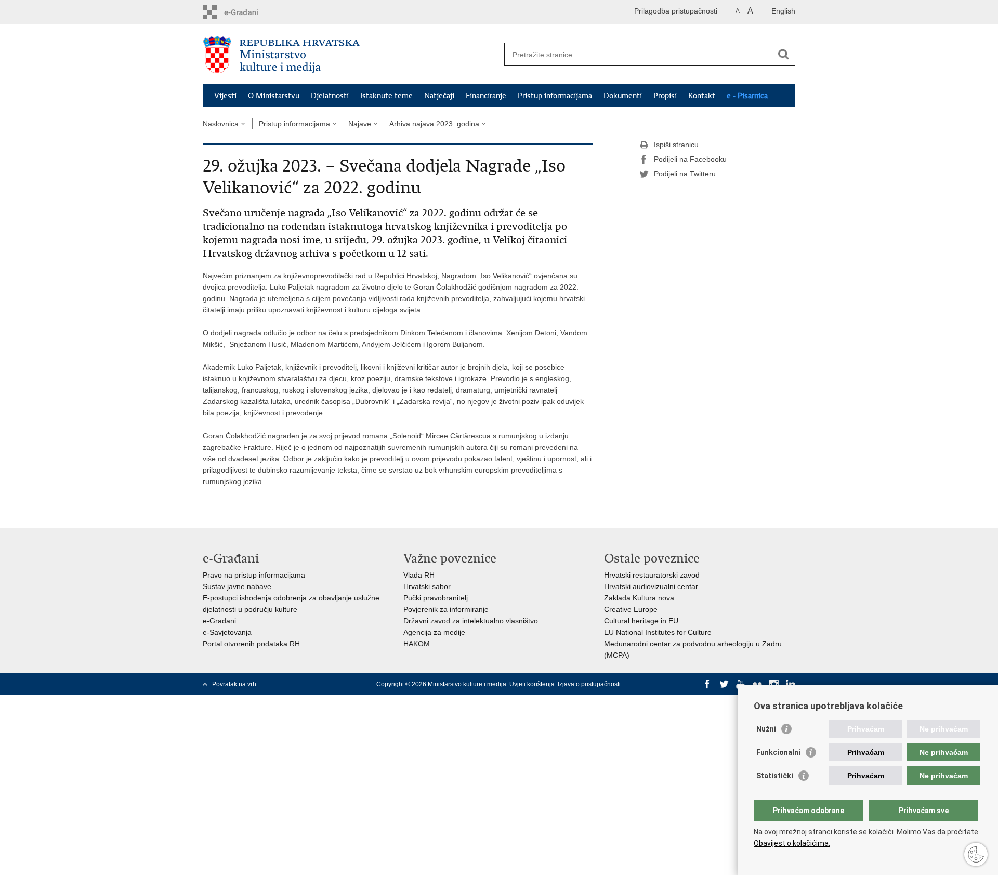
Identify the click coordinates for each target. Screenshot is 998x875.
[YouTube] (740, 684)
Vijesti (225, 95)
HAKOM (416, 643)
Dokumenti (622, 95)
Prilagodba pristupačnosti (675, 11)
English (783, 11)
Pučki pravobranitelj (435, 598)
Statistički (774, 776)
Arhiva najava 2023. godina (434, 124)
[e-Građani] (247, 12)
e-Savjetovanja (227, 632)
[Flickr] (757, 684)
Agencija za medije (434, 632)
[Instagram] (774, 684)
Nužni (766, 729)
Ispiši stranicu (676, 144)
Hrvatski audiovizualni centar (651, 586)
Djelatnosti (330, 95)
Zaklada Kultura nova (639, 598)
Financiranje (486, 95)
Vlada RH (419, 575)
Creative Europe (631, 609)
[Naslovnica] (351, 54)
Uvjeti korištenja (532, 684)
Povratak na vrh (234, 684)
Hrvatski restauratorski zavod (652, 575)
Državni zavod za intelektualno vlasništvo (470, 621)
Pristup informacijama (555, 95)
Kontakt (701, 95)
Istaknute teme (386, 95)
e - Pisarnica (747, 95)
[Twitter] (724, 684)
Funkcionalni (778, 752)
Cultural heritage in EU (641, 621)
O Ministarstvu (273, 95)
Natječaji (439, 95)
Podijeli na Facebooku (690, 159)
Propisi (665, 95)
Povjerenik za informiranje (446, 609)
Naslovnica (221, 124)
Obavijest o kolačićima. (792, 843)
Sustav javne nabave (237, 586)
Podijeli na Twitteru (685, 173)
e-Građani (219, 621)
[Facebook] (707, 684)
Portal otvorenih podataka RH (251, 643)
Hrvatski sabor (427, 586)
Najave (359, 124)
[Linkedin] (790, 684)
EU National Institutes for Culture (658, 632)
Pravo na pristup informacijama (254, 575)
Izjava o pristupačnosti (589, 684)
